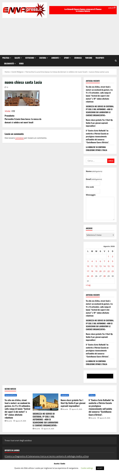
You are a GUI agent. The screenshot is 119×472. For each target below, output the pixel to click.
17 (88, 271)
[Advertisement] (59, 35)
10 (88, 266)
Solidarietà (9, 63)
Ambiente (55, 57)
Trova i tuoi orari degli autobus (18, 440)
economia (64, 395)
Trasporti (100, 57)
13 (100, 266)
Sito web (90, 187)
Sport (66, 57)
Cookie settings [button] (87, 468)
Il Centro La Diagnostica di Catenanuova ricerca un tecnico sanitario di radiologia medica (47, 456)
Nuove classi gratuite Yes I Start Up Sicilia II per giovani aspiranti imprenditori (99, 122)
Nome (94, 171)
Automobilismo (10, 395)
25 (92, 276)
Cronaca (78, 57)
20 (100, 271)
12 (96, 266)
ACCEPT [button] (100, 468)
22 (108, 271)
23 (113, 271)
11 (92, 266)
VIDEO (21, 63)
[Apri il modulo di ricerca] (116, 60)
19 (96, 271)
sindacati (38, 408)
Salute (17, 57)
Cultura (42, 57)
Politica (5, 57)
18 (92, 271)
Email (94, 179)
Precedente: (23, 119)
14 (104, 266)
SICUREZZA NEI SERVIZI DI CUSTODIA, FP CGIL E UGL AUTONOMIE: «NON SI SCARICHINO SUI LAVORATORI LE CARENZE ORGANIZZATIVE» (100, 111)
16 (113, 266)
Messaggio (91, 195)
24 (88, 276)
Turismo (88, 57)
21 (104, 271)
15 (108, 266)
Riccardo (9, 421)
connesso (19, 138)
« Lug (88, 285)
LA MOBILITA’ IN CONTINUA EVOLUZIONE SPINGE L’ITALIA (96, 149)
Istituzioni (29, 57)
